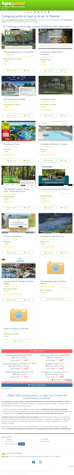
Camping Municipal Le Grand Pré (18, 52)
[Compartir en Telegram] (41, 12)
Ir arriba (69, 466)
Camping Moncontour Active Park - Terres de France (16, 190)
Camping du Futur (11, 144)
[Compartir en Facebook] (31, 12)
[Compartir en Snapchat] (38, 12)
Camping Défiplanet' (12, 236)
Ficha (28, 70)
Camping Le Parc (48, 99)
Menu (3, 9)
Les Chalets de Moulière (14, 99)
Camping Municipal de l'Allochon (55, 189)
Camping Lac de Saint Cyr (52, 236)
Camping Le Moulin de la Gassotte (51, 53)
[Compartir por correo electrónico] (45, 12)
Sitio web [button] (13, 70)
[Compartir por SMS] (48, 12)
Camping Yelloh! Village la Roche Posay (18, 282)
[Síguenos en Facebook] (33, 462)
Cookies (21, 444)
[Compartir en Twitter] (35, 12)
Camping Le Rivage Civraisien (53, 144)
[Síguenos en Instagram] (41, 462)
